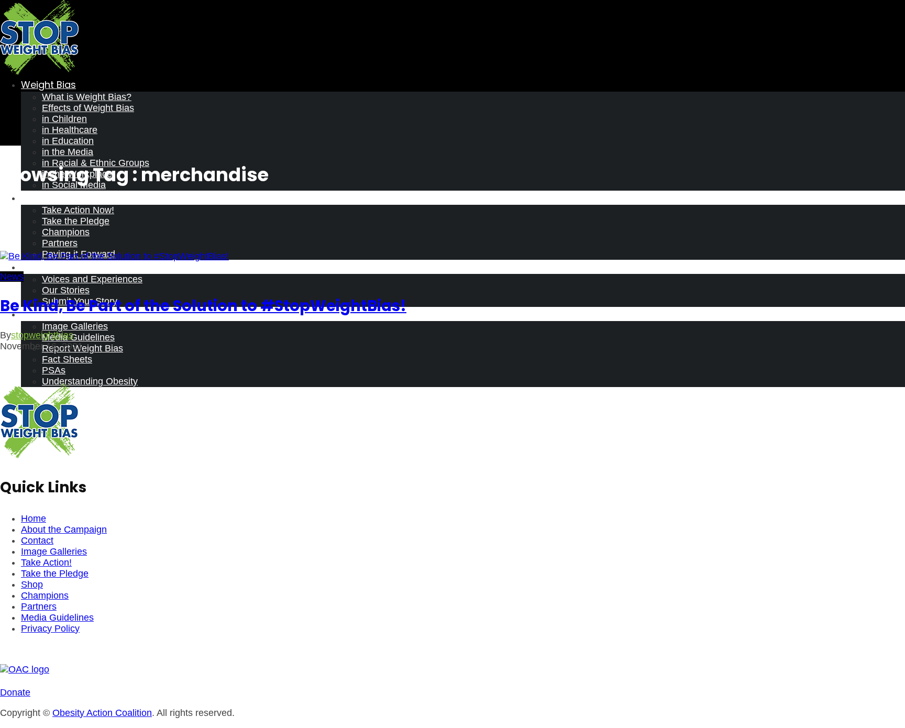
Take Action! (46, 562)
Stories (37, 266)
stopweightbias (42, 335)
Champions (66, 232)
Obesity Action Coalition (102, 713)
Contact (37, 540)
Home (33, 518)
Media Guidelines (78, 337)
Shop (32, 584)
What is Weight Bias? (86, 97)
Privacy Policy (50, 628)
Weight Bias (48, 84)
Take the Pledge (75, 221)
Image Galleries (75, 326)
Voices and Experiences (92, 279)
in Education (68, 141)
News (12, 276)
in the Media (67, 152)
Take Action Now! (78, 210)
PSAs (53, 370)
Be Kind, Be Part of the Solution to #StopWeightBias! (203, 305)
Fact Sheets (67, 359)
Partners (60, 243)
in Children (64, 119)
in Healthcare (69, 130)
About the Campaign (64, 529)
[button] (15, 692)
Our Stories (66, 290)
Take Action (48, 197)
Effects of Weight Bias (88, 108)
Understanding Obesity (90, 381)
